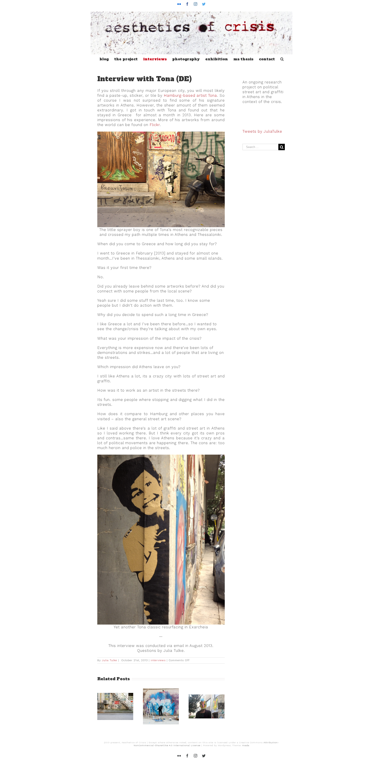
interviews (158, 660)
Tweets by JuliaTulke (262, 131)
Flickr (155, 124)
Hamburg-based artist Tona (190, 95)
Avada (245, 745)
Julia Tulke (109, 660)
